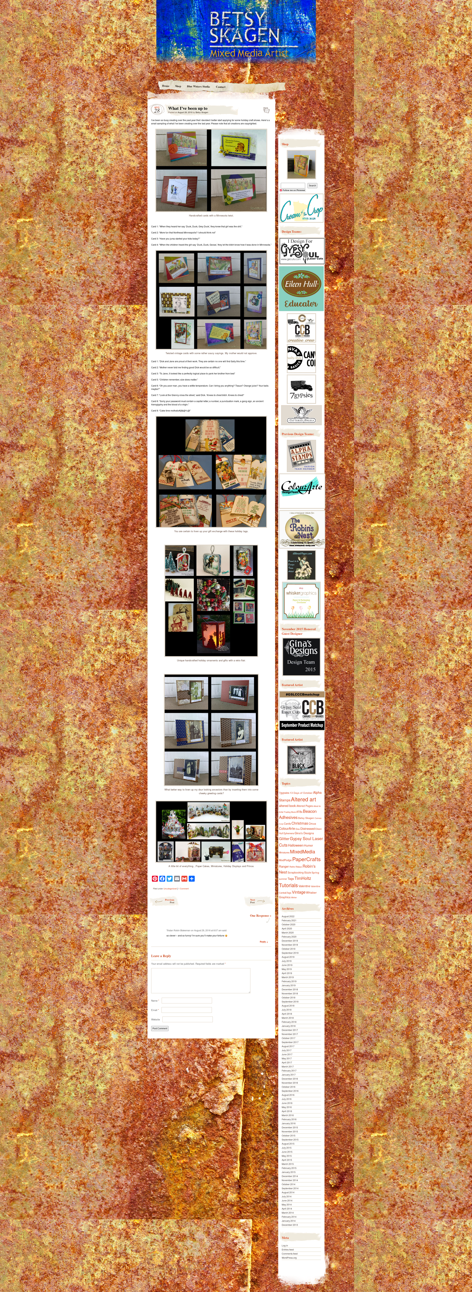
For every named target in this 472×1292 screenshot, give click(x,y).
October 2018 (288, 997)
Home (165, 86)
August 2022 (288, 916)
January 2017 (289, 1074)
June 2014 (287, 1200)
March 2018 (288, 1017)
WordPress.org (289, 1257)
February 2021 (289, 920)
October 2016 (288, 1086)
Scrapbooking (296, 872)
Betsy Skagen (202, 112)
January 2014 (289, 1220)
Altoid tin (317, 806)
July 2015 (286, 1147)
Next (252, 901)
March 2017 (288, 1066)
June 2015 (287, 1151)
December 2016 (290, 1078)
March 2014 (288, 1212)
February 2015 (289, 1167)
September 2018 (290, 1001)
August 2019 (288, 956)
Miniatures (284, 852)
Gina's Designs (304, 833)
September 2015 (290, 1139)
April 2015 (287, 1159)
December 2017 (290, 1029)
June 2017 (287, 1054)
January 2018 (289, 1025)
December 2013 (290, 1224)
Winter (294, 897)
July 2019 (286, 960)
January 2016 (289, 1123)
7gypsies (284, 793)
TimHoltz (302, 878)
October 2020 (288, 924)
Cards (287, 823)
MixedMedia (302, 851)
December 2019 (290, 940)
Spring (315, 872)
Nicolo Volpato (200, 1268)
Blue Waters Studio (198, 86)
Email (155, 1010)
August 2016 (288, 1094)
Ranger (284, 866)
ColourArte (287, 828)
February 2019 (289, 981)
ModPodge (285, 860)
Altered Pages (304, 806)
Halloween (295, 845)
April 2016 (287, 1111)
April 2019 (287, 973)
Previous (169, 901)
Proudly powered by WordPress (162, 1268)
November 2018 (290, 993)
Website (155, 1019)
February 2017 (289, 1070)
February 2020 (289, 936)
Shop (178, 86)
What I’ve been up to (265, 109)
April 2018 (287, 1013)
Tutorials (288, 885)
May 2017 (287, 1058)
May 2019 (287, 969)
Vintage (299, 892)
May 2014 (287, 1204)
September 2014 (290, 1188)
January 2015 (289, 1172)
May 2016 (287, 1107)
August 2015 (288, 1143)
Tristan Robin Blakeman (178, 930)
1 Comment (183, 888)
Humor (308, 845)
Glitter (284, 838)
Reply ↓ (264, 941)
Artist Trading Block (287, 812)
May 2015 (287, 1155)
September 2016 (290, 1090)
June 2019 (287, 965)
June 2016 (287, 1103)
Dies (298, 828)
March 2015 (288, 1163)
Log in (285, 1245)
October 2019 (288, 948)
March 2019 (288, 977)
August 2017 (288, 1046)
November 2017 (290, 1034)
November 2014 (290, 1180)
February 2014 (289, 1216)
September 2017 (290, 1042)
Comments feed (290, 1253)
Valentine (304, 886)
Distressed (307, 828)
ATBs (299, 812)
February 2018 (289, 1021)
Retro (292, 866)
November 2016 (290, 1082)
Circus (312, 823)
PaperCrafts (306, 859)
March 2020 (288, 932)
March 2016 (288, 1115)
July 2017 (286, 1050)
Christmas (299, 823)
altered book (287, 805)
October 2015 (288, 1135)
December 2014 (290, 1176)
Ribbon (299, 866)
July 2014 (286, 1196)
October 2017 (288, 1038)
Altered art (303, 799)
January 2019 (289, 985)
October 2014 (288, 1184)
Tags (291, 878)
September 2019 (290, 952)
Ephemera (289, 833)
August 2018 (288, 1005)
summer (283, 878)
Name (155, 1000)
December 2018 (290, 989)
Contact (220, 87)
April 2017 (287, 1062)
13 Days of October (301, 793)
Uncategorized (170, 888)
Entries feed (288, 1249)
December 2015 (290, 1127)
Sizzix (307, 872)
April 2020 (287, 928)
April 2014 (287, 1208)
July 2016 (286, 1098)
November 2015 (290, 1131)
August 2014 (288, 1192)
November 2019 (290, 944)
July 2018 (286, 1009)
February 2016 (289, 1119)
